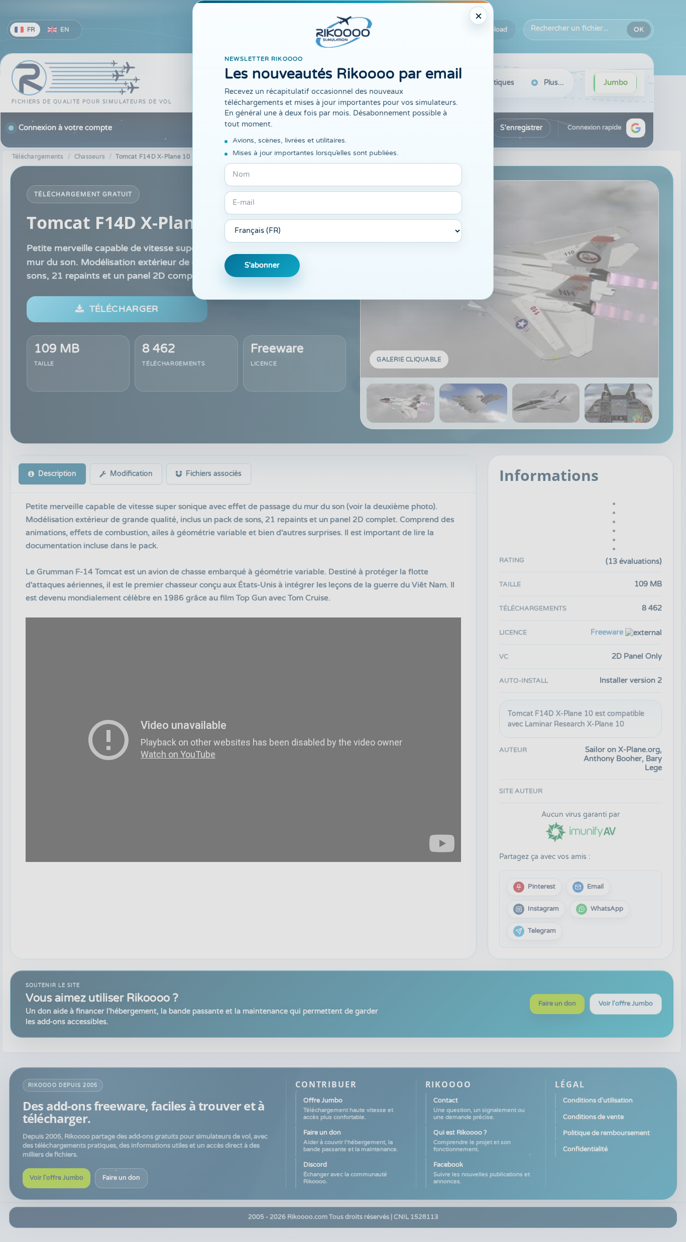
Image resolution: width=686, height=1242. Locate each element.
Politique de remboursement (606, 1133)
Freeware (277, 348)
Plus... (554, 82)
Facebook (481, 1173)
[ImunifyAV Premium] (580, 831)
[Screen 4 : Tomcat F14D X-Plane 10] (618, 403)
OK (639, 30)
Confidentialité (585, 1149)
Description (57, 473)
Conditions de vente (593, 1117)
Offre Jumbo (348, 1108)
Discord (345, 1173)
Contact (479, 1108)
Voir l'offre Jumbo (626, 1004)
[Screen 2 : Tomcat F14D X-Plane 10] (473, 403)
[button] (635, 128)
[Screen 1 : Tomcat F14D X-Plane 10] (509, 279)
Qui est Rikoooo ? (472, 1141)
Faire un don (557, 1004)
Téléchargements (38, 156)
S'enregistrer (521, 127)
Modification (131, 473)
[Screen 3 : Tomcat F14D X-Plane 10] (546, 403)
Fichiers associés (214, 473)
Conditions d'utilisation (598, 1100)
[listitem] (534, 887)
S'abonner (262, 265)
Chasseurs (89, 156)
